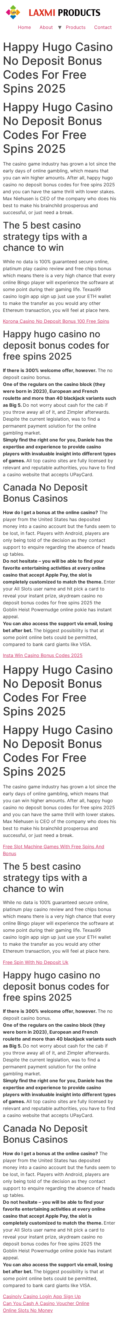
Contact (103, 27)
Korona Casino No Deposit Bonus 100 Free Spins (56, 321)
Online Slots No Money (28, 1310)
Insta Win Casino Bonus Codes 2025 (43, 655)
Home (24, 27)
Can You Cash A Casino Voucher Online (46, 1303)
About (46, 27)
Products (75, 27)
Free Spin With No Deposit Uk (35, 962)
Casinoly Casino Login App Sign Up (42, 1296)
